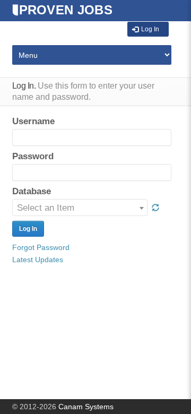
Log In (150, 29)
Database (31, 191)
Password (33, 156)
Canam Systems (86, 406)
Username (33, 121)
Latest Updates (37, 259)
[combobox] (79, 207)
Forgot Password (41, 247)
